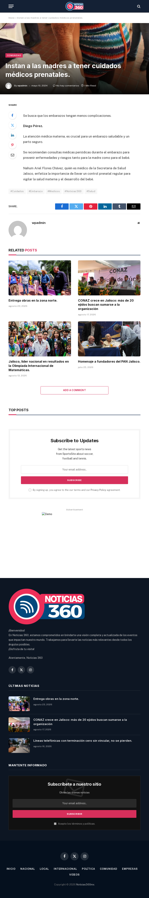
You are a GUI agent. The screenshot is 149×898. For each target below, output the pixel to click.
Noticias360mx (85, 884)
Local (44, 868)
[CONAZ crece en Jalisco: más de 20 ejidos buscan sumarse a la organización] (109, 277)
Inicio (12, 17)
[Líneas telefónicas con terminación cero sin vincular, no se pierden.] (19, 745)
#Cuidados (17, 191)
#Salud (91, 191)
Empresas (130, 868)
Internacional (65, 868)
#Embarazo (36, 191)
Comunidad (14, 55)
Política (88, 868)
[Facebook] (12, 115)
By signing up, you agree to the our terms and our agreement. (76, 490)
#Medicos (54, 191)
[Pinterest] (12, 145)
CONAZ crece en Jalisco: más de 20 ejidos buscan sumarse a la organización (106, 304)
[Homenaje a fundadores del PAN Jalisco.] (109, 338)
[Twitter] (12, 125)
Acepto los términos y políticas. (76, 823)
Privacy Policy (98, 490)
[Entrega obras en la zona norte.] (40, 277)
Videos (74, 874)
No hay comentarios (67, 85)
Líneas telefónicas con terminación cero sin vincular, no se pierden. (82, 740)
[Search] (138, 6)
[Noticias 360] (75, 6)
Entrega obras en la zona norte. (33, 300)
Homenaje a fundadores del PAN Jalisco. (109, 361)
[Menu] (11, 6)
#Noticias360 (73, 191)
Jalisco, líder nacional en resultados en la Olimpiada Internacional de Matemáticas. (39, 366)
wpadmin (22, 85)
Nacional (27, 868)
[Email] (12, 155)
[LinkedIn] (12, 135)
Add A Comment (74, 390)
